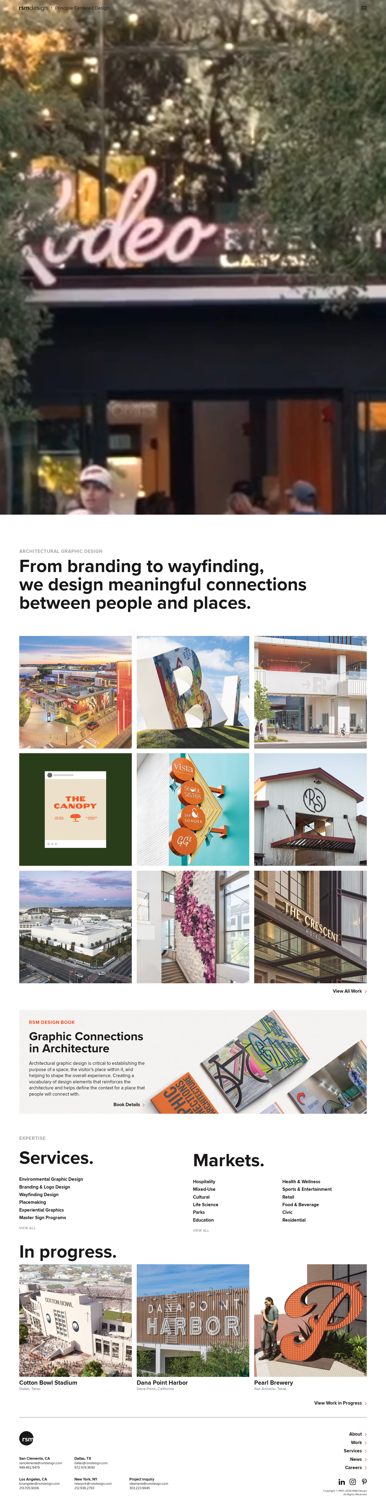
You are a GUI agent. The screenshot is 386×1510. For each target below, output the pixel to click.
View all (27, 1228)
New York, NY (85, 1479)
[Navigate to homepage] (33, 8)
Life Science (205, 1204)
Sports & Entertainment (307, 1189)
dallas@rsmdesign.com (91, 1463)
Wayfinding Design (39, 1194)
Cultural (201, 1197)
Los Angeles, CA (33, 1479)
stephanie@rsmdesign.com (148, 1483)
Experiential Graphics (41, 1210)
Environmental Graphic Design (51, 1179)
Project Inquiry (141, 1479)
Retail (288, 1197)
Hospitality (204, 1181)
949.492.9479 (29, 1467)
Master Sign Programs (42, 1217)
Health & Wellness (301, 1181)
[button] (364, 8)
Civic (287, 1212)
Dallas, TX (82, 1458)
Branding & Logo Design (44, 1187)
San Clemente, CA (34, 1458)
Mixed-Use (204, 1189)
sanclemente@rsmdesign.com (40, 1463)
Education (203, 1220)
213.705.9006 (29, 1488)
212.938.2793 (84, 1488)
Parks (199, 1212)
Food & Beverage (300, 1204)
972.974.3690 (84, 1467)
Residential (294, 1220)
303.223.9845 (139, 1488)
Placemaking (32, 1202)
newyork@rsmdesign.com (93, 1483)
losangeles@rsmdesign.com (39, 1483)
